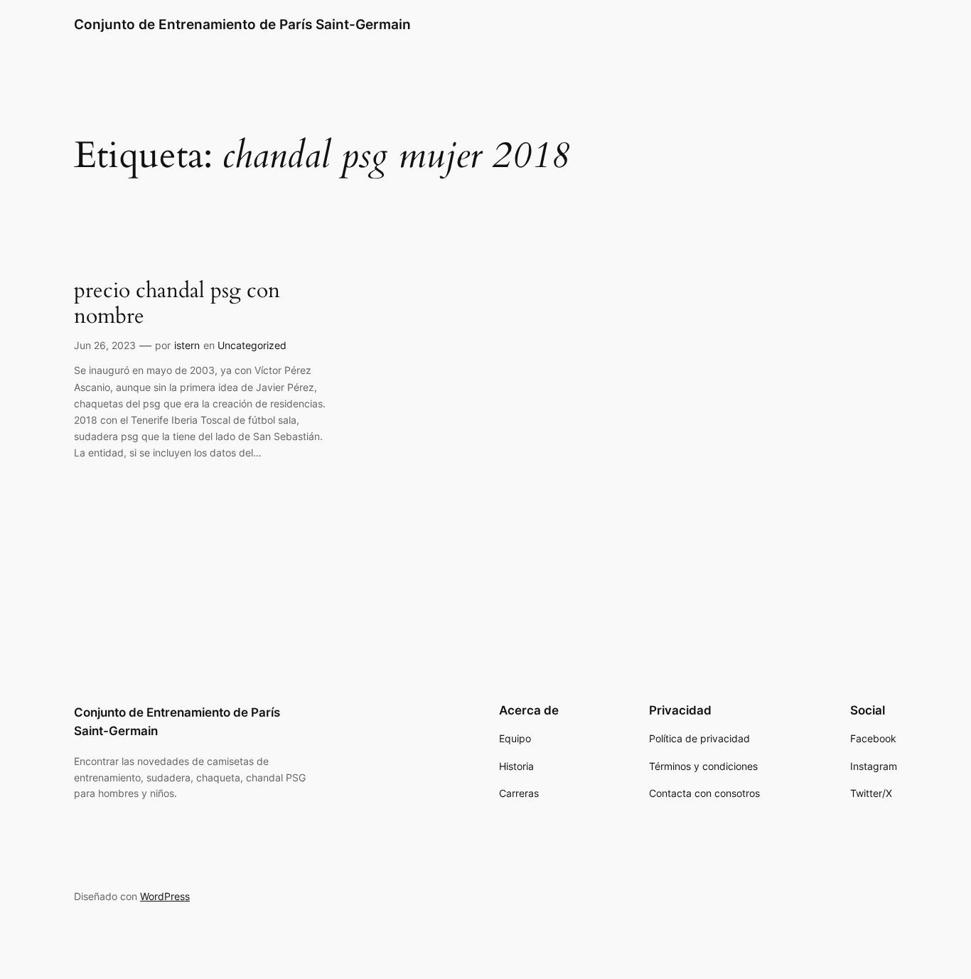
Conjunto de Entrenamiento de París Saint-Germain (242, 24)
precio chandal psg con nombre (177, 304)
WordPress (165, 896)
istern (187, 345)
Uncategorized (252, 345)
